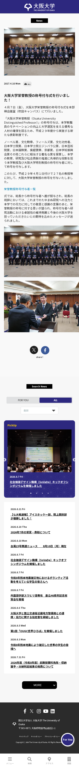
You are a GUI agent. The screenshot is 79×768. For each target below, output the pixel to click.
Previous (5, 460)
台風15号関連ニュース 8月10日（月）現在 (38, 546)
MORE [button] (38, 685)
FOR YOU (23, 400)
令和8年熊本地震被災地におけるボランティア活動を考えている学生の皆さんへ (39, 579)
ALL (55, 400)
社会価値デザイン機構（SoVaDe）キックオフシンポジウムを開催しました (39, 562)
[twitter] (34, 350)
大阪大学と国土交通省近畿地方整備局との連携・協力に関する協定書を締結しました (37, 615)
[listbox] (39, 410)
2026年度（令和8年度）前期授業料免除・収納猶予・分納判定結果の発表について (39, 664)
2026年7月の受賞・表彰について (30, 532)
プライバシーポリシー (52, 736)
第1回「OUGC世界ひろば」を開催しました (37, 631)
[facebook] (45, 350)
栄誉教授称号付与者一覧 (20, 189)
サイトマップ (23, 736)
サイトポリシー (36, 736)
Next (74, 460)
